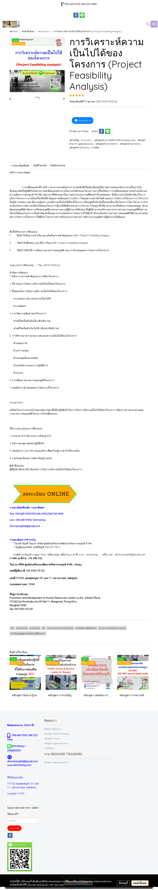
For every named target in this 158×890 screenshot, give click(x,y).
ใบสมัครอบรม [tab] (57, 165)
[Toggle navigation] (154, 24)
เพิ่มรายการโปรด (80, 131)
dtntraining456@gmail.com (25, 526)
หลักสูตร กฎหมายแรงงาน (56, 743)
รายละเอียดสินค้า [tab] (20, 165)
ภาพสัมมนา (49, 748)
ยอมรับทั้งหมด (139, 883)
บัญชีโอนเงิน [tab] (40, 165)
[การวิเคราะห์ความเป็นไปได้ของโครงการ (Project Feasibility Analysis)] (37, 64)
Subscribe (14, 828)
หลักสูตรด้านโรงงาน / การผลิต (84, 147)
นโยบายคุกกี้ (59, 884)
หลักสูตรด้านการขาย (130, 143)
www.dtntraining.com (19, 765)
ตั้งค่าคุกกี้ (123, 883)
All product (87, 140)
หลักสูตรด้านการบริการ (107, 143)
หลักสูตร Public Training (56, 733)
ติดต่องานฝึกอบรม (52, 728)
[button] (147, 24)
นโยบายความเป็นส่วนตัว (38, 884)
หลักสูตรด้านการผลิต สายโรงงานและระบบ (115, 140)
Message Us (84, 120)
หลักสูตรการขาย (52, 738)
